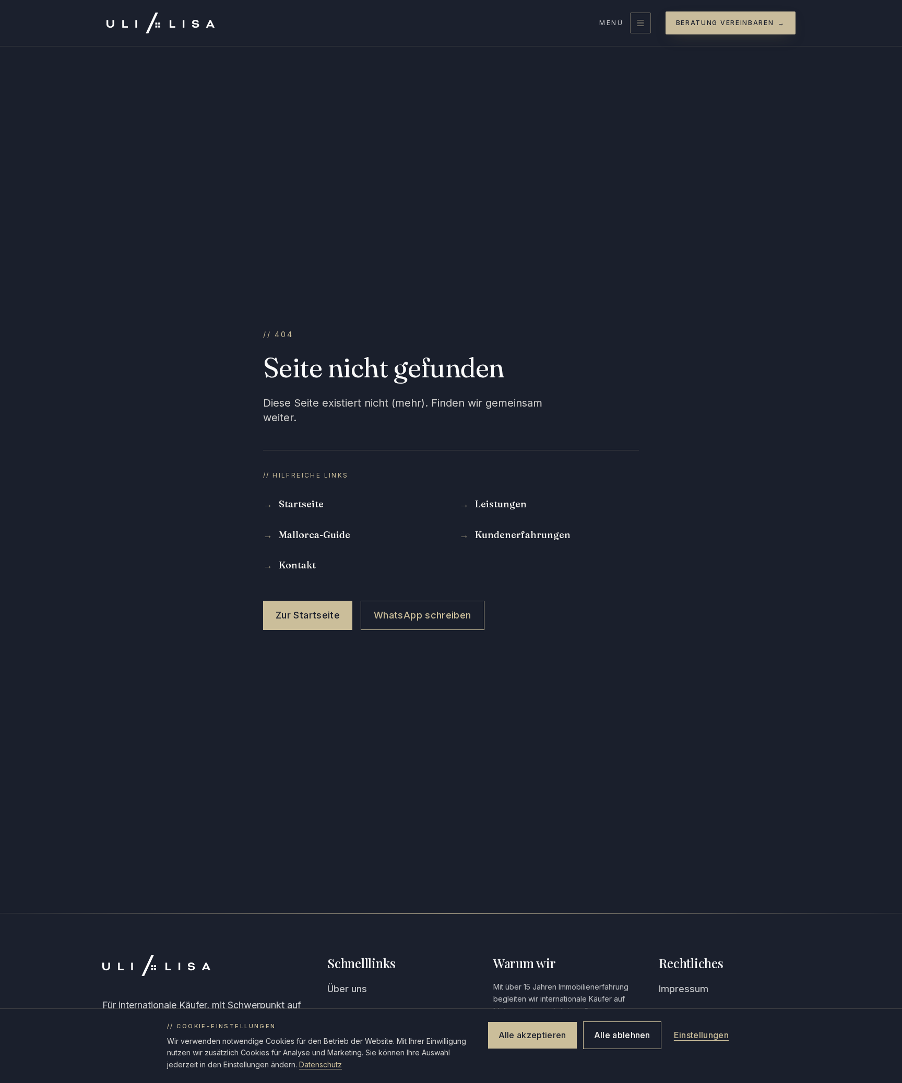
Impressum (683, 988)
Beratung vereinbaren (730, 23)
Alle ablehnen (622, 1035)
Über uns (347, 988)
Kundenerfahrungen (515, 535)
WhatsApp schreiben (422, 615)
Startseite (293, 504)
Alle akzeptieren (532, 1035)
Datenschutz (320, 1064)
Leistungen (493, 504)
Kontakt (289, 565)
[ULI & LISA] (160, 23)
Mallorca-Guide (306, 535)
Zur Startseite (308, 615)
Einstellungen (701, 1035)
